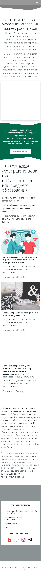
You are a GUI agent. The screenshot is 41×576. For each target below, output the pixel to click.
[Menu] (37, 2)
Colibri (22, 570)
